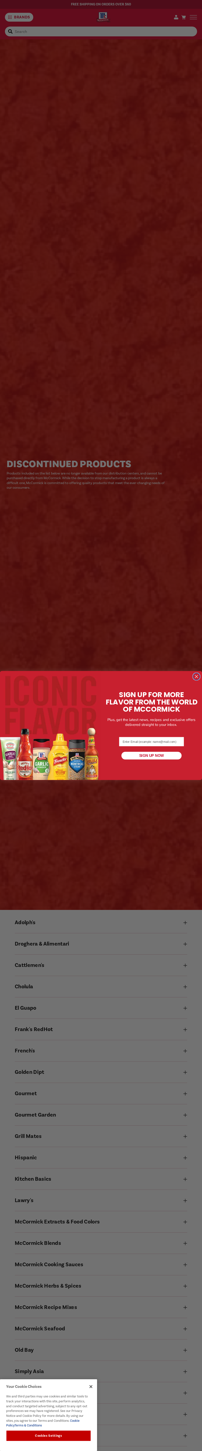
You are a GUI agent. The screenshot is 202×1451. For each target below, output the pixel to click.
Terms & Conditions (28, 1425)
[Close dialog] (196, 676)
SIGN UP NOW (151, 756)
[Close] (90, 1386)
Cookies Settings (48, 1436)
